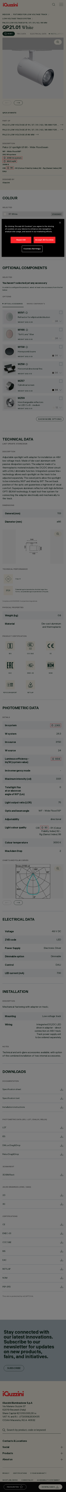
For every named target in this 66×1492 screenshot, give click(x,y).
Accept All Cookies (44, 240)
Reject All (21, 240)
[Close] (60, 222)
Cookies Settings (32, 249)
